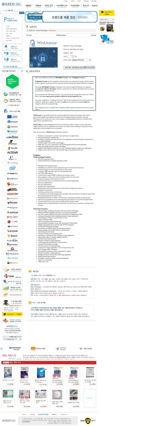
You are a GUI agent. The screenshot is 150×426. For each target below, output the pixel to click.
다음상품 (93, 35)
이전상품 (29, 35)
